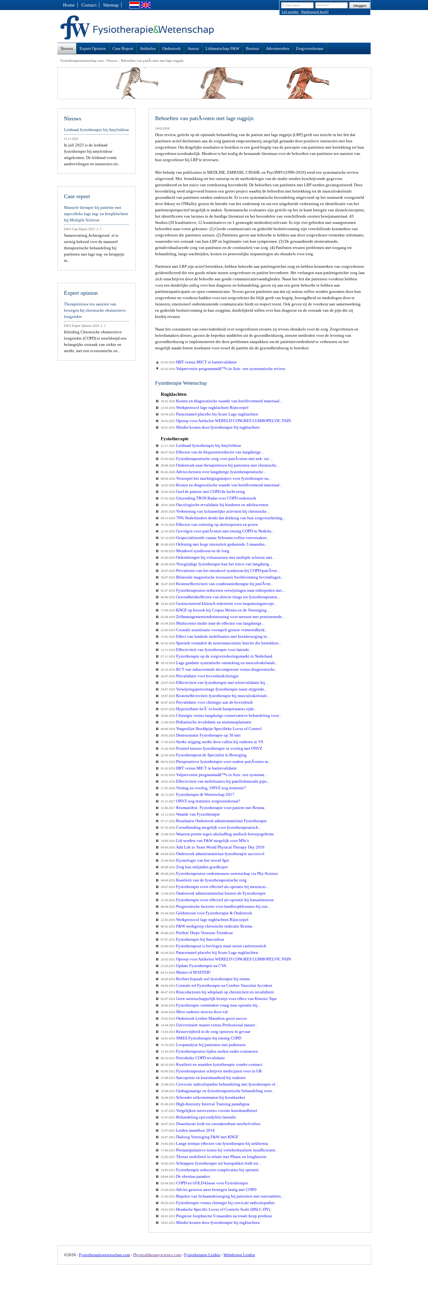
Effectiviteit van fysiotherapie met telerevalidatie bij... (214, 682)
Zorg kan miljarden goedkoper (194, 867)
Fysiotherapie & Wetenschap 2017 (197, 794)
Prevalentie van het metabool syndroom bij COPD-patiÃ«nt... (220, 570)
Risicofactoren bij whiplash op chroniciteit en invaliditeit (217, 992)
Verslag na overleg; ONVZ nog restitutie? (203, 788)
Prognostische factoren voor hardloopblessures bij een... (215, 906)
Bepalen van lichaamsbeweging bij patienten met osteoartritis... (222, 1196)
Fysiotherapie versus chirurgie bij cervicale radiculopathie (218, 1202)
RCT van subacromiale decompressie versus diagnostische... (219, 669)
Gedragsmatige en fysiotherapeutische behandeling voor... (217, 1090)
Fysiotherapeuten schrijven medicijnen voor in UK (211, 1071)
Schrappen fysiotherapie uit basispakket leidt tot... (211, 1163)
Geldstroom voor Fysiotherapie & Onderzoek (206, 913)
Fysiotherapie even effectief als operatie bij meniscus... (215, 886)
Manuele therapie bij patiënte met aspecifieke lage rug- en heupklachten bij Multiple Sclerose (96, 213)
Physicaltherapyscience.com (157, 1254)
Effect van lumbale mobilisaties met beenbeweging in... (215, 636)
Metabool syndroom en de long (195, 550)
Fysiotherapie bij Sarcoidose (192, 939)
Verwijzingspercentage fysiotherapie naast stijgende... (214, 689)
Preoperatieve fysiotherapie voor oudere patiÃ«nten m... (216, 761)
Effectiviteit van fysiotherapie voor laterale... (206, 649)
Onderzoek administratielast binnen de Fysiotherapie (213, 893)
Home (69, 5)
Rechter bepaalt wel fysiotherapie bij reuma (205, 978)
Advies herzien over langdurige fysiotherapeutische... (213, 471)
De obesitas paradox (185, 1176)
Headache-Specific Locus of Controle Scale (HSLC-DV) (215, 1209)
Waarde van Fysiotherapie (190, 814)
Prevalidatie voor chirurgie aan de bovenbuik (207, 702)
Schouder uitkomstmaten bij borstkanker (203, 1097)
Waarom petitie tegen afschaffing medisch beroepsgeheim (217, 834)
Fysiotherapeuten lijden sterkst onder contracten (209, 1051)
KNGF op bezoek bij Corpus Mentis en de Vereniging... (215, 610)
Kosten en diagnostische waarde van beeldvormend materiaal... (221, 401)
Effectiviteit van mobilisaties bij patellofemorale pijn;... (215, 781)
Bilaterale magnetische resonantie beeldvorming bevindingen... (222, 577)
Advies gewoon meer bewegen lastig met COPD (208, 1189)
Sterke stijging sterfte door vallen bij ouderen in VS (212, 741)
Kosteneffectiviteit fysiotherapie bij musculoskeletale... (215, 695)
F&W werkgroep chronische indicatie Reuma (206, 926)
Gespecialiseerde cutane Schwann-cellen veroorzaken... (215, 537)
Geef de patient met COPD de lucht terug (203, 491)
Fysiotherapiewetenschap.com (82, 60)
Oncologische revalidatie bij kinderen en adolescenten (215, 504)
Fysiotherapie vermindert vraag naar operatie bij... (210, 1005)
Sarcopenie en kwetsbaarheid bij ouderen (203, 1077)
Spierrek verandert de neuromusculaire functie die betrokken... (221, 643)
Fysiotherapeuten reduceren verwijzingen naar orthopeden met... (223, 590)
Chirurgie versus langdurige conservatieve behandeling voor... (221, 715)
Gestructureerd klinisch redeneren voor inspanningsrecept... (219, 603)
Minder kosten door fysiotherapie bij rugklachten (210, 427)
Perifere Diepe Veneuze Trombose (197, 932)
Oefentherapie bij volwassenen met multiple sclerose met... (218, 557)
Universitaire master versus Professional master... (209, 1025)
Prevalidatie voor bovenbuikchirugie (200, 676)
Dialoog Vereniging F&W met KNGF (199, 1137)
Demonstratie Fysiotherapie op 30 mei (201, 735)
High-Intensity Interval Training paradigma (205, 1104)
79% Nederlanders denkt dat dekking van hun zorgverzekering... (223, 518)
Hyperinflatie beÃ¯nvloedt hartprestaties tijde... (209, 708)
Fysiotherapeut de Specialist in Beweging (204, 755)
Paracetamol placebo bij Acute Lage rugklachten (209, 414)
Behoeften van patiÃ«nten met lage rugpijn (152, 60)
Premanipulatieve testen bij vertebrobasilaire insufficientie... (219, 1150)
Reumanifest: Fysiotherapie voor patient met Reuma (212, 807)
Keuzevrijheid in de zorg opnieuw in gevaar (205, 1031)
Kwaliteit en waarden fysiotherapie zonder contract (211, 1064)
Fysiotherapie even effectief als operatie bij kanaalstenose (217, 899)
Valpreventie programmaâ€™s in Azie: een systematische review (223, 368)
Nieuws (112, 60)
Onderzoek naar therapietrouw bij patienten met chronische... (220, 465)
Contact (89, 5)
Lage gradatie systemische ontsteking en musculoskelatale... (219, 662)
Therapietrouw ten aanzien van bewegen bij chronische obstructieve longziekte (95, 310)
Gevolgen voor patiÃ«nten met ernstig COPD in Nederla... (217, 531)
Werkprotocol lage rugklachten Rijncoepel (204, 407)
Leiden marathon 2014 (188, 1130)
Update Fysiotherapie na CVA (193, 965)
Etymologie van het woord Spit (195, 860)
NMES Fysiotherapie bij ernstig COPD (201, 1038)
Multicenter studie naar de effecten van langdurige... (212, 623)
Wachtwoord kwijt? (315, 11)
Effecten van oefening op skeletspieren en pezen (209, 524)
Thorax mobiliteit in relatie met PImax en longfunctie (214, 1156)
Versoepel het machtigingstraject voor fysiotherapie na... (216, 478)
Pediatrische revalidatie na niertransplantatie (206, 722)
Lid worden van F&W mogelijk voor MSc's (205, 840)
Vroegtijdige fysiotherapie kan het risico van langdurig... (216, 564)
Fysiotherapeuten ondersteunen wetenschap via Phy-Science (219, 873)
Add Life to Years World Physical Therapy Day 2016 (212, 847)
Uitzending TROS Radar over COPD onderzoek (208, 498)
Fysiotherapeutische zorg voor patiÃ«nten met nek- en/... (216, 458)
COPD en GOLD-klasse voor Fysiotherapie (204, 1183)
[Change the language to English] (146, 6)
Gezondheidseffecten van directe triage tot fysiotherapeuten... (220, 597)
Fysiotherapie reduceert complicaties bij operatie (210, 1169)
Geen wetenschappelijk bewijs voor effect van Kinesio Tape (219, 998)
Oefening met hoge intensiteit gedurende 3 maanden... (214, 544)
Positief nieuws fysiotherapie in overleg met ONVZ (211, 748)
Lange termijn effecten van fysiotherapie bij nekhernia (214, 1143)
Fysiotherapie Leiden (202, 1254)
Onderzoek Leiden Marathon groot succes (204, 1018)
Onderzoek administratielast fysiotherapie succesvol (212, 853)
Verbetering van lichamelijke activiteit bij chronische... (215, 511)
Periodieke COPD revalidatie (193, 1057)
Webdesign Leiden (239, 1254)
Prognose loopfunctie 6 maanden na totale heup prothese (216, 1216)
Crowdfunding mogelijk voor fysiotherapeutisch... (211, 827)
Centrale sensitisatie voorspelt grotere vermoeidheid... (214, 629)
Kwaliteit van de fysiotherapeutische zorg (204, 880)
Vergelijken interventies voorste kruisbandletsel (209, 1110)
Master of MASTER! (186, 972)
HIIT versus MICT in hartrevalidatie (199, 362)
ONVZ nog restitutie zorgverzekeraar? (200, 801)
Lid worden (290, 11)
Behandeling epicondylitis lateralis (198, 1117)
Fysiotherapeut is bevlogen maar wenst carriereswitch (213, 946)
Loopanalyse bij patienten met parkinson (203, 1044)
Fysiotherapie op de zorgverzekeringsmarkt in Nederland (216, 656)
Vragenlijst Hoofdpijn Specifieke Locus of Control (211, 728)
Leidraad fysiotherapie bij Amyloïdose (201, 445)
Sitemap (111, 5)
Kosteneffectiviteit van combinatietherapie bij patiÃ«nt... (217, 583)
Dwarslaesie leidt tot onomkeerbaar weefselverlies (210, 1123)
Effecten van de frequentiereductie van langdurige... (212, 452)
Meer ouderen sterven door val (194, 1011)
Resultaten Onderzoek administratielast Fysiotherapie (214, 820)
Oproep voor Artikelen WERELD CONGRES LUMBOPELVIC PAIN (226, 420)
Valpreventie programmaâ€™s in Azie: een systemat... (214, 774)
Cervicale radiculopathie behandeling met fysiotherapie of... (219, 1084)
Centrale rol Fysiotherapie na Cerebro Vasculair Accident (216, 985)
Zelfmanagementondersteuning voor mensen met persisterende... (223, 616)
